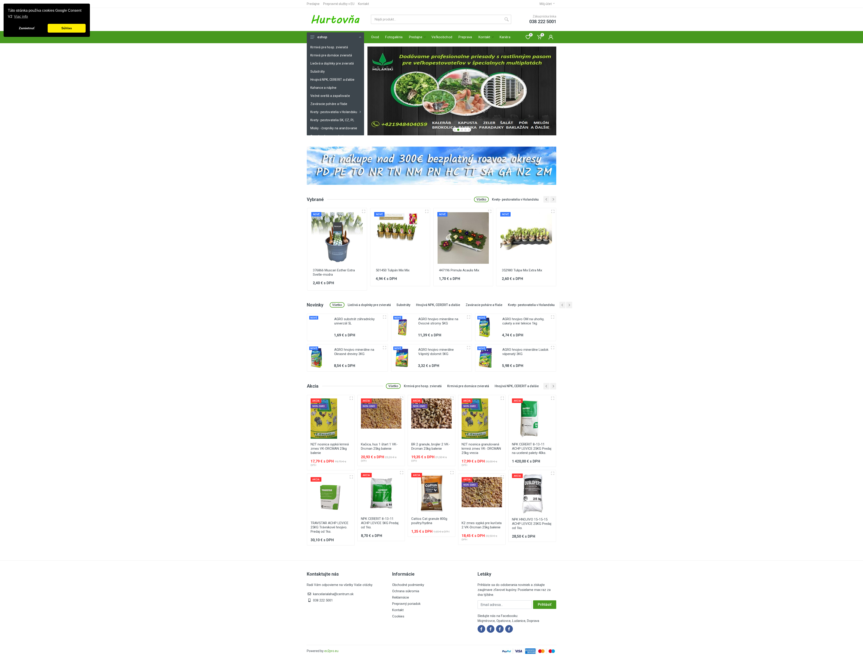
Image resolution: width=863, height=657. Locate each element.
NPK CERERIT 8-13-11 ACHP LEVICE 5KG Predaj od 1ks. (379, 523)
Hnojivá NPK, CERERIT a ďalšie (332, 79)
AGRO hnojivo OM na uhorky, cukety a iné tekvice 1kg (523, 321)
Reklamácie (400, 597)
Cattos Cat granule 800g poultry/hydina (429, 521)
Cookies (398, 616)
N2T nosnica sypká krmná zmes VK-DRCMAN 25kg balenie (330, 448)
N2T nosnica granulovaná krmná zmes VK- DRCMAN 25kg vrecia (481, 448)
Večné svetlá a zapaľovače (330, 96)
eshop (322, 37)
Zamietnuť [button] (27, 28)
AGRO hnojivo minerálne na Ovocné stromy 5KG (438, 321)
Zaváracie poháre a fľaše (328, 104)
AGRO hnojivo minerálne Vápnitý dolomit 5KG (436, 352)
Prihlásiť (545, 604)
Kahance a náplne (323, 87)
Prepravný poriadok (406, 604)
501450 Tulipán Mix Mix (392, 270)
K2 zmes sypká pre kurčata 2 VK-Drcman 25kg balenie (482, 525)
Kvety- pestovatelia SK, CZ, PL (332, 120)
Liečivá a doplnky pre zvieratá (332, 63)
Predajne (313, 3)
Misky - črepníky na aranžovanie (333, 128)
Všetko (481, 199)
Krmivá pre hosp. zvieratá (329, 47)
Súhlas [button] (66, 28)
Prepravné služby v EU (338, 3)
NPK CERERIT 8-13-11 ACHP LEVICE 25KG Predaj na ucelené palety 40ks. (531, 448)
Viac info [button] (21, 16)
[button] (455, 130)
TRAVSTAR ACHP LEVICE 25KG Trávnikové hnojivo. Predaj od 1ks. (329, 527)
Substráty (317, 71)
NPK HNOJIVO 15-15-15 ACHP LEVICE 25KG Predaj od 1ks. (531, 523)
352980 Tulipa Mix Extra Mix (522, 270)
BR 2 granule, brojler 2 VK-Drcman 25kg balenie (430, 446)
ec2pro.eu (331, 651)
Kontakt (363, 3)
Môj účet (546, 4)
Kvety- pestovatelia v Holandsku (333, 112)
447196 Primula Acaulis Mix (459, 270)
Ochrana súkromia (405, 591)
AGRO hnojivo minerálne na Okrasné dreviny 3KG (354, 352)
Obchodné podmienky (408, 585)
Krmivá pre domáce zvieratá (331, 55)
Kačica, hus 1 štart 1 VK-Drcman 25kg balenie (379, 446)
